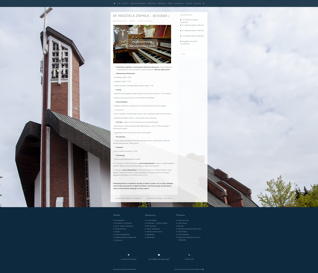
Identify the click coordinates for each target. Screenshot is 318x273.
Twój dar (189, 3)
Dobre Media (182, 232)
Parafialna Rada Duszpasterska (125, 237)
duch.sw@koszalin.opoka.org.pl (159, 259)
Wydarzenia (152, 3)
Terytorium (118, 240)
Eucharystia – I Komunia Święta (157, 223)
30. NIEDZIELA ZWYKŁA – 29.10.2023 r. (160, 198)
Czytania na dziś (183, 220)
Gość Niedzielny (183, 234)
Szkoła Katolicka (120, 229)
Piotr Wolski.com (196, 269)
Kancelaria (197, 3)
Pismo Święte (182, 223)
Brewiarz (181, 226)
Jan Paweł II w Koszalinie (123, 223)
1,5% (118, 3)
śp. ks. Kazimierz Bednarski (124, 226)
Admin (133, 21)
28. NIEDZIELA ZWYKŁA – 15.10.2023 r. (129, 198)
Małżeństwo (151, 237)
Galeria (117, 232)
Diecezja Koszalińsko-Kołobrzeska (189, 229)
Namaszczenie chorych (154, 232)
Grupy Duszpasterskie (122, 234)
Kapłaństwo (150, 234)
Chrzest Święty (151, 220)
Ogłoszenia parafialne (138, 3)
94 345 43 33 (189, 259)
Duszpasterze (179, 3)
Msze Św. (126, 3)
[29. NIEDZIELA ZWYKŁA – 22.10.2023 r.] (142, 44)
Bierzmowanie (151, 226)
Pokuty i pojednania (153, 229)
